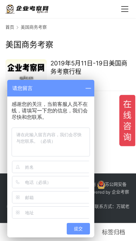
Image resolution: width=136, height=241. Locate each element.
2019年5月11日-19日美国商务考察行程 (88, 67)
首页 (9, 27)
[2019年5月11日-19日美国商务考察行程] (26, 72)
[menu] (124, 9)
